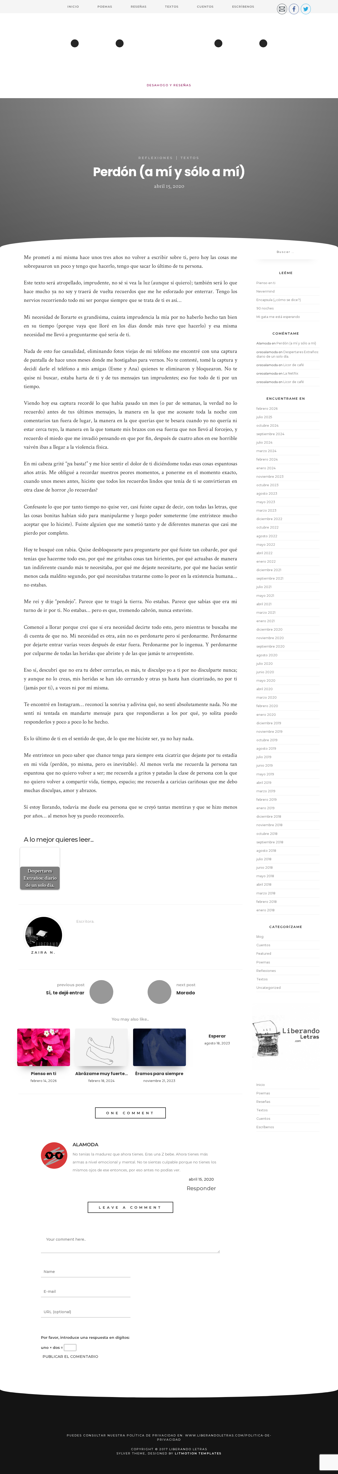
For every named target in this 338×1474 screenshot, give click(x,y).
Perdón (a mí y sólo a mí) (296, 343)
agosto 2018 (266, 851)
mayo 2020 (265, 681)
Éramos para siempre (159, 1074)
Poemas (104, 6)
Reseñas (139, 6)
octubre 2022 (267, 527)
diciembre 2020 (269, 629)
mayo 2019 (265, 774)
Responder (201, 1188)
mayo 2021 (265, 596)
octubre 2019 (267, 740)
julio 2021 (263, 587)
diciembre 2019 (268, 723)
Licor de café (293, 365)
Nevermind (265, 291)
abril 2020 (264, 689)
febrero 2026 (267, 409)
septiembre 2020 (270, 646)
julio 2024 (264, 442)
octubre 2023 (267, 485)
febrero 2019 (266, 800)
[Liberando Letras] (169, 51)
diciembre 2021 (268, 570)
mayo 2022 (265, 545)
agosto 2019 (266, 748)
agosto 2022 (266, 536)
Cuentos (205, 6)
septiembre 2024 (270, 434)
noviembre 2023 (270, 477)
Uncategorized (268, 988)
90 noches (265, 308)
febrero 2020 (267, 706)
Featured (263, 954)
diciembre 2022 (269, 519)
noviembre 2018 (269, 825)
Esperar (217, 1036)
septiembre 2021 (269, 578)
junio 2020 (265, 672)
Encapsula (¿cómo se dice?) (278, 300)
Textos (172, 6)
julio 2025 (264, 417)
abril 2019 (263, 783)
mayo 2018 (265, 876)
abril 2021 (263, 604)
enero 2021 (265, 621)
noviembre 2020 (270, 638)
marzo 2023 (266, 510)
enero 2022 (266, 561)
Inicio (73, 6)
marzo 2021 (265, 613)
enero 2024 (266, 468)
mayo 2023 (265, 502)
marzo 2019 (265, 791)
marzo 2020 (266, 697)
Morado (185, 993)
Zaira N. (43, 952)
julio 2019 (263, 757)
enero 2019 (265, 808)
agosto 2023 (266, 493)
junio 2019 (264, 765)
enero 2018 (265, 910)
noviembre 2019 (269, 732)
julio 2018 (263, 859)
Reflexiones (155, 158)
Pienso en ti (43, 1074)
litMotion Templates (198, 1453)
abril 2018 (263, 884)
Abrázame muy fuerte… (101, 1074)
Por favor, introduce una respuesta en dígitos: (85, 1337)
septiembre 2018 (269, 842)
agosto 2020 (267, 655)
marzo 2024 (266, 451)
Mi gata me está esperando (278, 317)
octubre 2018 (267, 834)
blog (260, 937)
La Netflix (290, 373)
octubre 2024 (267, 425)
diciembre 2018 (268, 816)
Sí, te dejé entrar (65, 993)
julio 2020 (264, 664)
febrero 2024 (267, 459)
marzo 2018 (265, 893)
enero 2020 (266, 715)
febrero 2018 (266, 902)
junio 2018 (264, 868)
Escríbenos (243, 6)
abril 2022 (264, 553)
